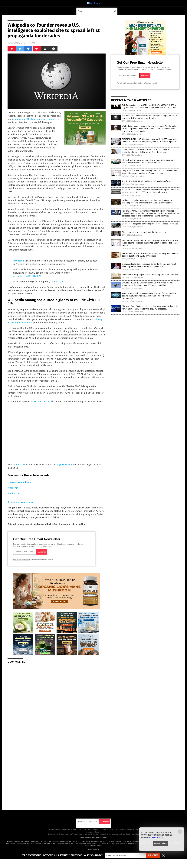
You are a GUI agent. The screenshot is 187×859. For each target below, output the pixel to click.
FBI (61, 511)
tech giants (21, 517)
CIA (79, 507)
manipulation (67, 514)
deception (42, 511)
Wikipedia (56, 517)
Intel (10, 514)
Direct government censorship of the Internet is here (145, 232)
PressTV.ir (13, 488)
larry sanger (19, 514)
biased (27, 507)
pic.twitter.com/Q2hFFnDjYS (27, 276)
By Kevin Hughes (137, 145)
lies (37, 514)
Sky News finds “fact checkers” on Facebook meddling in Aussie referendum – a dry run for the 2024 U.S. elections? (150, 307)
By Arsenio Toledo (138, 176)
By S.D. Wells (136, 166)
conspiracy (97, 507)
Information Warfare (93, 511)
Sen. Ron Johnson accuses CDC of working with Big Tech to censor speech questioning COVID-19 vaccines (150, 254)
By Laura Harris (137, 288)
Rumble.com (14, 493)
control (20, 511)
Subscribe (153, 855)
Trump (31, 517)
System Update (41, 401)
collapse (86, 507)
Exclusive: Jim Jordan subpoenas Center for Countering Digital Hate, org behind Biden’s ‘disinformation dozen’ (149, 265)
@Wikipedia (20, 260)
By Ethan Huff (136, 110)
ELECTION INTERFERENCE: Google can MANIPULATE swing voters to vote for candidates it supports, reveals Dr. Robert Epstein (150, 140)
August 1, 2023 (59, 281)
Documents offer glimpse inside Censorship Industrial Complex (150, 274)
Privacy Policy (93, 849)
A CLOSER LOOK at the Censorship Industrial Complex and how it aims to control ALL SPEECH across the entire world (150, 191)
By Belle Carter (137, 121)
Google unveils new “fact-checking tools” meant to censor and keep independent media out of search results (149, 172)
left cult (30, 514)
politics (78, 514)
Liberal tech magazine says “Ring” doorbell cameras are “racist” (150, 224)
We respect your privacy (79, 834)
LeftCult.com (18, 464)
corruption (30, 511)
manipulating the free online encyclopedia (34, 119)
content (11, 511)
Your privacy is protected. (21, 559)
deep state (53, 511)
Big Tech (60, 507)
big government (65, 464)
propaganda (89, 514)
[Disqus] (57, 700)
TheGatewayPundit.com (19, 482)
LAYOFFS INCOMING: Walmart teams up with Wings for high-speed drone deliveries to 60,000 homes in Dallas (148, 284)
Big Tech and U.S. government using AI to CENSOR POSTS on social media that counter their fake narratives (148, 161)
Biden (34, 507)
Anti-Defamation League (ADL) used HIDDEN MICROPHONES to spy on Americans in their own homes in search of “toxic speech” (150, 106)
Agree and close (160, 843)
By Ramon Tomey (138, 184)
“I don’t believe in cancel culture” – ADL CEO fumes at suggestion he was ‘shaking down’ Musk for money (145, 151)
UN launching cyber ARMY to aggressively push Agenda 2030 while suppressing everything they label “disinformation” (148, 201)
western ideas (43, 517)
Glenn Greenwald (73, 511)
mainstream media (49, 514)
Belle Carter (29, 43)
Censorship (71, 507)
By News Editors (137, 155)
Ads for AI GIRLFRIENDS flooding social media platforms (146, 181)
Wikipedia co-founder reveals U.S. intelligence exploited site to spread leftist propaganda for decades (149, 117)
